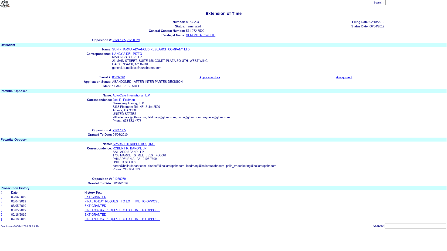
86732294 (118, 77)
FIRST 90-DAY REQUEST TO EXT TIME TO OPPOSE (122, 219)
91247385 (119, 40)
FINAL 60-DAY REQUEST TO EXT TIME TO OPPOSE (122, 201)
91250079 (133, 40)
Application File (210, 77)
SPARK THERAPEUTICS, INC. (134, 144)
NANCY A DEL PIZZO (127, 54)
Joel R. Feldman (124, 100)
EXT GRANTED (95, 197)
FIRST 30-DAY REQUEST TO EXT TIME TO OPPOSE (122, 210)
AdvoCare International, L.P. (131, 95)
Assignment (344, 77)
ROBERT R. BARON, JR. (130, 148)
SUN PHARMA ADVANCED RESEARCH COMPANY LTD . (151, 49)
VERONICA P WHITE (200, 35)
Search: (379, 2)
